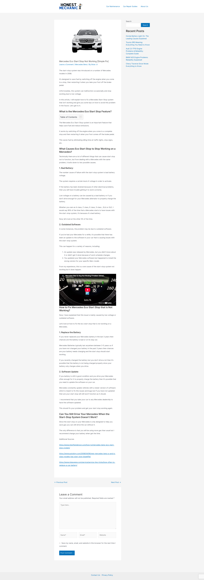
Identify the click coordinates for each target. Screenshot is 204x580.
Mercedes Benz (81, 64)
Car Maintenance (113, 6)
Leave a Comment (66, 64)
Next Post (116, 482)
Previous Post (60, 482)
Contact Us (95, 575)
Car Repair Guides (130, 6)
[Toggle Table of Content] (80, 116)
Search (128, 21)
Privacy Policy (107, 575)
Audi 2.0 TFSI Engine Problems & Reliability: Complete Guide (134, 51)
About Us (144, 6)
